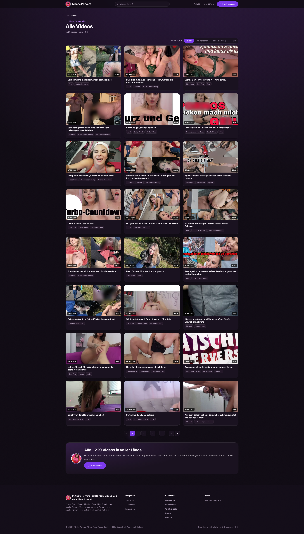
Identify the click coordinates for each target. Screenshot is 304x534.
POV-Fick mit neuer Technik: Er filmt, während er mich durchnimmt (149, 81)
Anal (70, 84)
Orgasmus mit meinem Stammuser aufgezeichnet (209, 367)
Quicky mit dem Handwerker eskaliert (86, 415)
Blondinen (190, 84)
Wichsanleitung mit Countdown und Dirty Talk (148, 319)
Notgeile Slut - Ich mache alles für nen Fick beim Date (152, 223)
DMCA (168, 513)
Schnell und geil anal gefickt (140, 415)
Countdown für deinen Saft (81, 223)
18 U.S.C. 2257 (171, 509)
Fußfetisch (201, 182)
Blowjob (137, 87)
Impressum (170, 500)
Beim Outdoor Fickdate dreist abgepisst (145, 271)
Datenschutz (170, 505)
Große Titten (151, 132)
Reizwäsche (207, 371)
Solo (208, 84)
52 (171, 433)
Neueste (189, 41)
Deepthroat (73, 180)
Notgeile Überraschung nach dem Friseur (146, 367)
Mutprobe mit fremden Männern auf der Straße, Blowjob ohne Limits (208, 320)
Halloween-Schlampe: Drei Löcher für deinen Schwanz (206, 224)
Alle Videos (130, 505)
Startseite (129, 500)
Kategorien (208, 4)
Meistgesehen (202, 41)
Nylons (210, 182)
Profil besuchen (230, 4)
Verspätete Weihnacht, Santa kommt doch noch (91, 175)
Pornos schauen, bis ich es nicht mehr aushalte (208, 128)
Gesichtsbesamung (150, 87)
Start (67, 15)
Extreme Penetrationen (203, 422)
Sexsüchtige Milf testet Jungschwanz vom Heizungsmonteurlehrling (88, 129)
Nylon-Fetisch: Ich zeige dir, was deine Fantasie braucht (208, 176)
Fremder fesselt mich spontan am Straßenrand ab (92, 271)
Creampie (189, 182)
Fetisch (139, 182)
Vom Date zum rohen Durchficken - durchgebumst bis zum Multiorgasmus (150, 176)
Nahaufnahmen (97, 228)
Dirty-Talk (200, 84)
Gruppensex (200, 326)
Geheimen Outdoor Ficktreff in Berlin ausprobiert (91, 319)
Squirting (218, 371)
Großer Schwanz (82, 84)
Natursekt (131, 276)
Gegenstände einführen (195, 132)
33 (162, 433)
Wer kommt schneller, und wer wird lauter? (205, 80)
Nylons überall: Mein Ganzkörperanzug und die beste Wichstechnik (91, 368)
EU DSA (168, 517)
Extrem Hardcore (199, 230)
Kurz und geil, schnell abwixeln (141, 128)
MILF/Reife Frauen (103, 135)
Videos (196, 4)
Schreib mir (98, 466)
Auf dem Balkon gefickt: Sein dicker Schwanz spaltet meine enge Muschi (210, 416)
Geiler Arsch (138, 132)
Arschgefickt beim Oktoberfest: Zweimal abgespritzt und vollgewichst (210, 272)
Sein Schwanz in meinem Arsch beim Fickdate (90, 80)
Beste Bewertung (219, 41)
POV (87, 419)
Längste (233, 41)
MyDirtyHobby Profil (221, 500)
